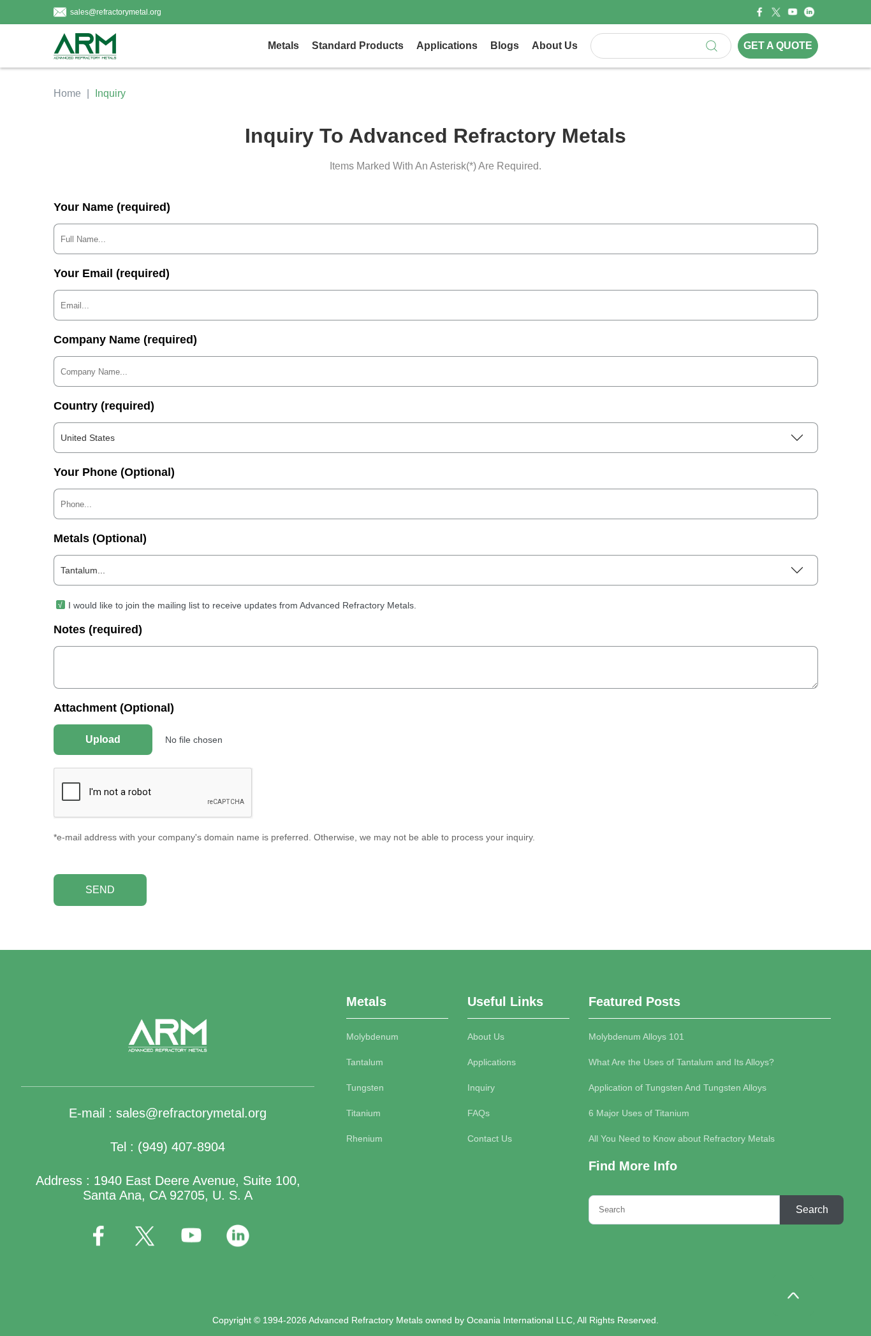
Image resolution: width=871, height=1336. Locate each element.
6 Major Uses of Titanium (639, 1113)
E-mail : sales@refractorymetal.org (168, 1113)
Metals (283, 45)
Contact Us (489, 1138)
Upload (103, 739)
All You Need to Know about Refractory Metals (682, 1138)
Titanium (363, 1113)
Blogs (504, 45)
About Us (555, 45)
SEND (100, 889)
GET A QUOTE (777, 45)
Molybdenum (372, 1036)
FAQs (478, 1113)
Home (67, 93)
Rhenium (364, 1138)
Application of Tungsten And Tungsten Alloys (677, 1087)
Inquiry (481, 1087)
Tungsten (365, 1087)
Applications (447, 45)
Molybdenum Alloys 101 (636, 1036)
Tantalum (364, 1062)
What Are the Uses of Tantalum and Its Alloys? (681, 1062)
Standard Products (358, 45)
